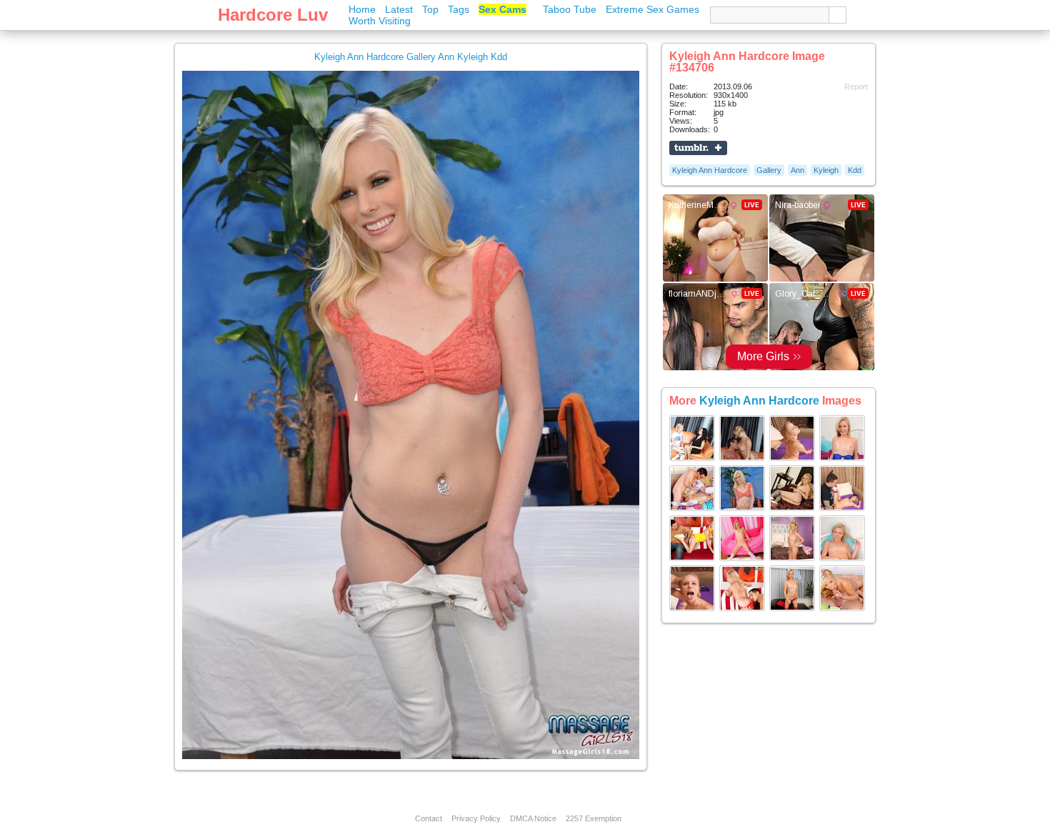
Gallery (768, 170)
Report (856, 86)
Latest (399, 9)
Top (430, 9)
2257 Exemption (593, 818)
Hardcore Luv (273, 14)
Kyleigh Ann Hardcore (709, 170)
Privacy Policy (476, 818)
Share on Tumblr (698, 148)
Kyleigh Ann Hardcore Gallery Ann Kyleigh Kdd (410, 56)
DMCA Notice (533, 818)
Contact (428, 818)
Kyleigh (826, 170)
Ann (797, 170)
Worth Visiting (380, 20)
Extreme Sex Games (652, 9)
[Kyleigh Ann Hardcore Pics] (692, 458)
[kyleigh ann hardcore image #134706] (410, 756)
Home (362, 9)
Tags (458, 9)
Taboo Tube (569, 9)
